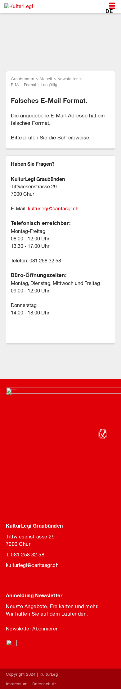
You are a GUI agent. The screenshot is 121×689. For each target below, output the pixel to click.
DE (109, 11)
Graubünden (22, 79)
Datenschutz (44, 684)
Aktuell (45, 79)
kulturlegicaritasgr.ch (53, 208)
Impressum (17, 684)
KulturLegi (49, 674)
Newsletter (67, 79)
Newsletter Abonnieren (32, 628)
